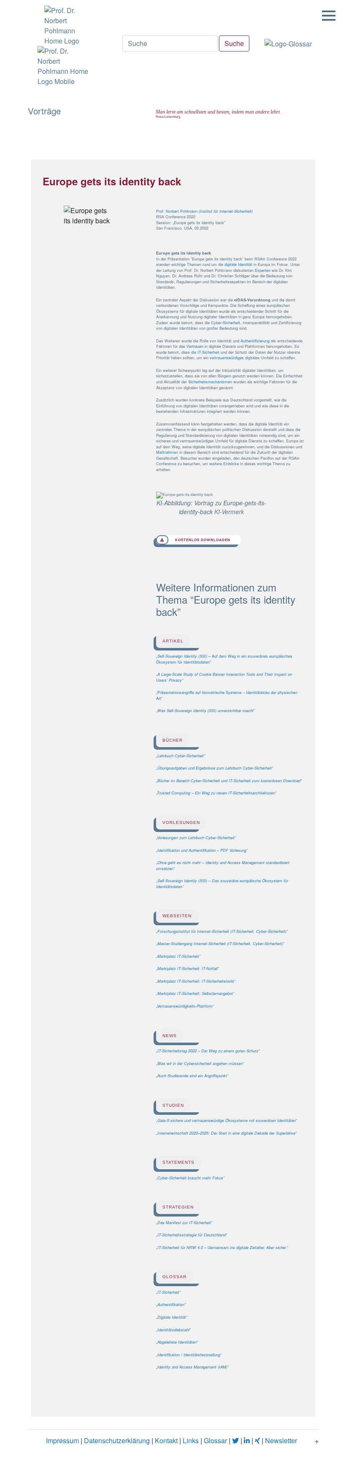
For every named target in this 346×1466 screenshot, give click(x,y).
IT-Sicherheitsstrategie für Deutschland (191, 1235)
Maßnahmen (167, 452)
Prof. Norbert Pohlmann (177, 211)
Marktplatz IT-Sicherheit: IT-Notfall (187, 968)
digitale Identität (238, 264)
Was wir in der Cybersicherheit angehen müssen (200, 1063)
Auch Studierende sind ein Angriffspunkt (192, 1075)
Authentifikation (170, 1304)
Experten (262, 270)
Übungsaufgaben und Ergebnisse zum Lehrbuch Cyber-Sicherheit (214, 768)
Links (191, 1440)
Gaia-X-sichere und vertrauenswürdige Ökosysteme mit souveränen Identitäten (226, 1120)
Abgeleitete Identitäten (177, 1342)
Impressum (62, 1440)
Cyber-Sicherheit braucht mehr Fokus (190, 1178)
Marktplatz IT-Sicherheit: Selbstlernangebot (195, 993)
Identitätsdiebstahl (173, 1330)
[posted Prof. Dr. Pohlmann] (62, 23)
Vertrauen (195, 346)
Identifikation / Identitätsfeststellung (188, 1355)
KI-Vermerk (229, 511)
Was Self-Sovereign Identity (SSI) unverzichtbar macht (205, 710)
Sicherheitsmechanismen (210, 382)
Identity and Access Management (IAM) (192, 1367)
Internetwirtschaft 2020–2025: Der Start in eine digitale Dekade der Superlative (226, 1133)
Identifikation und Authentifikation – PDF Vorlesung (201, 850)
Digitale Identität (171, 1317)
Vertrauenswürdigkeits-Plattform (185, 1006)
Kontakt (166, 1440)
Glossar (215, 1440)
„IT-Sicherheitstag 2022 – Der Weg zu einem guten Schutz (207, 1051)
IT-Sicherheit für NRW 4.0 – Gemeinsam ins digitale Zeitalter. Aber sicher (221, 1247)
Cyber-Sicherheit (225, 322)
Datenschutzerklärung (117, 1440)
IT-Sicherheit (208, 352)
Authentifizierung (255, 341)
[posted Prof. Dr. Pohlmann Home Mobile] (62, 66)
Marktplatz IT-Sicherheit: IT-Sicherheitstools (195, 981)
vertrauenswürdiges (227, 357)
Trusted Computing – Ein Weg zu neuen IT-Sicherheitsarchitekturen (216, 793)
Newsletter (281, 1440)
